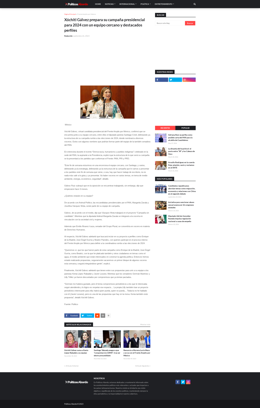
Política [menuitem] (145, 4)
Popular (185, 128)
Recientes (165, 128)
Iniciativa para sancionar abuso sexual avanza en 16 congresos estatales (181, 205)
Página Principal (70, 14)
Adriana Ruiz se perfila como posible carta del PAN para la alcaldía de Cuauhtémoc (180, 137)
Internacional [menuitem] (127, 4)
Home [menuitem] (98, 4)
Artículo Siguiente (142, 366)
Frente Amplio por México (86, 14)
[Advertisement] (107, 60)
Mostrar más (145, 324)
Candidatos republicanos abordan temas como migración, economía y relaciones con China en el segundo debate (182, 190)
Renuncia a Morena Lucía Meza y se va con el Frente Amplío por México (136, 353)
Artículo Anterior (72, 366)
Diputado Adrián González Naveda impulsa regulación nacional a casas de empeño (179, 218)
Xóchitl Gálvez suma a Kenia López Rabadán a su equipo (76, 351)
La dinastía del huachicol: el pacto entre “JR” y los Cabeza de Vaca (181, 151)
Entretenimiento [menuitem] (163, 4)
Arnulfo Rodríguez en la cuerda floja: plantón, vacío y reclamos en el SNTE (181, 165)
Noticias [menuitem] (109, 4)
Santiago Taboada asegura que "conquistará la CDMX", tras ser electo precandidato (107, 353)
